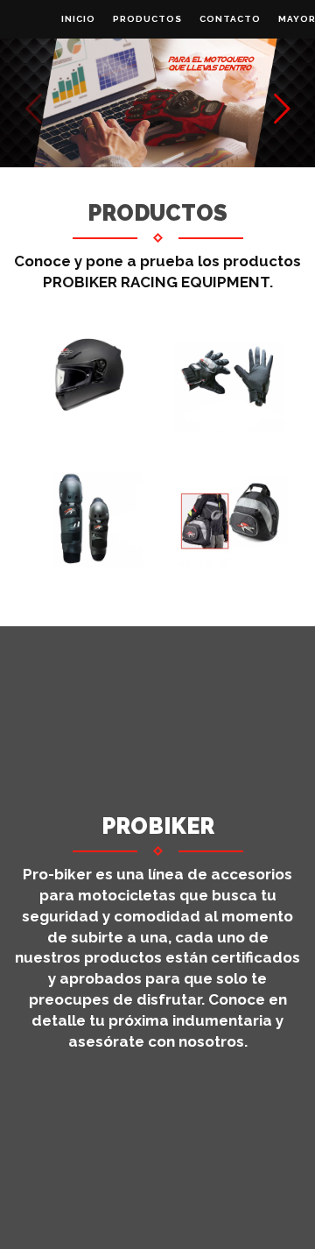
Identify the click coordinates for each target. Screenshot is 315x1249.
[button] (281, 108)
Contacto (230, 19)
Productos (147, 19)
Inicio (78, 19)
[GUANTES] (230, 374)
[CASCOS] (85, 374)
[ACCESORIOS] (230, 519)
